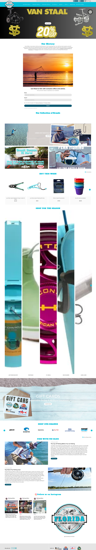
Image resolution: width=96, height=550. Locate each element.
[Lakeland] (79, 548)
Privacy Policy (47, 102)
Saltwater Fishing (36, 4)
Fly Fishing (54, 4)
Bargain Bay (72, 4)
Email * (25, 97)
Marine (66, 4)
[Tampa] (59, 548)
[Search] (86, 0)
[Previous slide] (4, 508)
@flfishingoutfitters (69, 536)
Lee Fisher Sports (26, 4)
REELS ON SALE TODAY (71, 158)
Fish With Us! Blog (80, 4)
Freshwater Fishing (46, 4)
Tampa (36, 49)
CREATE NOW (48, 403)
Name (25, 92)
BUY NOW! (48, 23)
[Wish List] (88, 1)
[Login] (85, 1)
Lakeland (62, 48)
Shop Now (26, 158)
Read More (54, 458)
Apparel (61, 4)
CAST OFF (49, 135)
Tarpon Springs (67, 48)
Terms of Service (39, 102)
